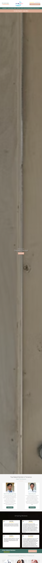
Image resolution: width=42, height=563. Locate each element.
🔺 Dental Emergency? (5, 4)
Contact (38, 8)
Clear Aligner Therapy (12, 8)
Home (3, 8)
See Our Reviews (33, 551)
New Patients (33, 8)
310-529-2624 (5, 3)
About (5, 8)
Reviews (29, 8)
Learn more (9, 507)
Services (18, 8)
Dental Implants (24, 8)
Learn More (21, 253)
